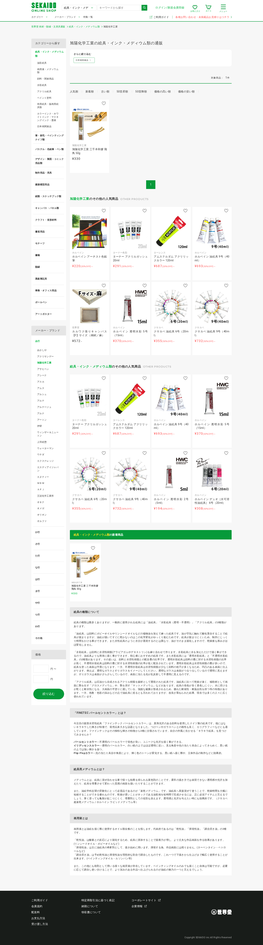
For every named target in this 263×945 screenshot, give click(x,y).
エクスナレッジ (45, 461)
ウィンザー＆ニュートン (48, 434)
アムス (40, 388)
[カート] (208, 8)
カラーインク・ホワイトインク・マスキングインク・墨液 (48, 117)
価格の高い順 (162, 91)
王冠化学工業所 (45, 496)
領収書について (91, 912)
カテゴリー (37, 17)
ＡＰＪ (40, 489)
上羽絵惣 (42, 442)
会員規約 (36, 906)
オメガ (40, 508)
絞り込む (49, 693)
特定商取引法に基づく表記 (98, 900)
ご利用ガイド (161, 17)
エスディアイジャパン (48, 469)
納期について (89, 906)
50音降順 (141, 91)
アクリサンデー (45, 356)
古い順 (105, 91)
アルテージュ (44, 407)
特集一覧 (88, 17)
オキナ (40, 502)
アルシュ (42, 394)
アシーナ (42, 375)
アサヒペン (43, 369)
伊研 (39, 426)
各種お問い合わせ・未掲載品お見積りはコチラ (202, 17)
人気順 (74, 91)
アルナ (40, 413)
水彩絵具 (42, 85)
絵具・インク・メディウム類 (91, 366)
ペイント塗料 (44, 98)
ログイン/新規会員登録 (169, 7)
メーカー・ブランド (65, 17)
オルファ (42, 521)
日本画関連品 (44, 126)
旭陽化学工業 (79, 199)
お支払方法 (38, 918)
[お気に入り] (195, 8)
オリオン (42, 514)
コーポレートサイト (144, 900)
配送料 (35, 912)
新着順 (89, 91)
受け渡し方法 (39, 924)
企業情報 (137, 906)
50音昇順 (122, 91)
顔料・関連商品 (45, 78)
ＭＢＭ (40, 483)
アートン (42, 419)
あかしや (42, 350)
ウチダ (40, 454)
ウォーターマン (45, 448)
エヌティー (43, 477)
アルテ (40, 400)
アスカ (40, 381)
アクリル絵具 (44, 91)
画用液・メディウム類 (48, 71)
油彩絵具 (42, 63)
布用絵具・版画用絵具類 (48, 106)
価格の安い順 (186, 91)
